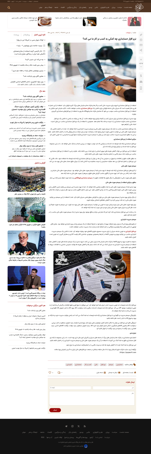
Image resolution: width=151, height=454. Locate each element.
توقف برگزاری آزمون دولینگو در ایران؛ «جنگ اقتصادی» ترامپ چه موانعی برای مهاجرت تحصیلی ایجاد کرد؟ (28, 109)
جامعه (57, 7)
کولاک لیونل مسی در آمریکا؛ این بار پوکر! (30, 40)
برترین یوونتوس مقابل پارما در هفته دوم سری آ (27, 70)
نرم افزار (103, 364)
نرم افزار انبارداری (131, 231)
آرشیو (13, 1)
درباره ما (25, 1)
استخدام (36, 1)
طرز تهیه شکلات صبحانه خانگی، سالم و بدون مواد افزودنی (24, 19)
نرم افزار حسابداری (86, 108)
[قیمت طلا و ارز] (141, 76)
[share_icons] (141, 50)
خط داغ (42, 91)
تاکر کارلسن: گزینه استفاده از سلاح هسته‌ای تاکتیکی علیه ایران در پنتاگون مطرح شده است (29, 52)
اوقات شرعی (58, 437)
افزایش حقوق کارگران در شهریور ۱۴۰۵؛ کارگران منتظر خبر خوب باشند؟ (27, 226)
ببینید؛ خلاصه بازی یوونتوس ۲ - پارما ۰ (29, 45)
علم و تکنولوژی (105, 7)
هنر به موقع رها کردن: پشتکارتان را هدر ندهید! (68, 18)
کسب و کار (88, 364)
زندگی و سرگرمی (72, 7)
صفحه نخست (128, 7)
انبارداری (69, 364)
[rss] (85, 426)
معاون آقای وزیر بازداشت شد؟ (33, 76)
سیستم (111, 364)
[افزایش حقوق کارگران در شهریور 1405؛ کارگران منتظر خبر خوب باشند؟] (26, 209)
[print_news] (141, 39)
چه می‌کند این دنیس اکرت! (34, 59)
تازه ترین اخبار (39, 34)
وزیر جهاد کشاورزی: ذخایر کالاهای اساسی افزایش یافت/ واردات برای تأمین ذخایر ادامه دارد (27, 83)
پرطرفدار (26, 34)
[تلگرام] (66, 426)
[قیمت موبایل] (141, 89)
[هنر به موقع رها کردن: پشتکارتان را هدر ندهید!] (89, 21)
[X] (78, 426)
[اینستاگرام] (72, 426)
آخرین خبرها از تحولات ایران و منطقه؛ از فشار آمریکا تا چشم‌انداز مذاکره (29, 317)
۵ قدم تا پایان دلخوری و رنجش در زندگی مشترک (115, 19)
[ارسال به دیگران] (141, 45)
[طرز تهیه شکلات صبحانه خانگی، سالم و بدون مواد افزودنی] (45, 21)
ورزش (113, 7)
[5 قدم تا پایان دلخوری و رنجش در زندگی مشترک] (134, 21)
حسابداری (78, 364)
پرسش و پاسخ (69, 437)
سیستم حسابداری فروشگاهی (83, 178)
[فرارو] (139, 7)
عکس (96, 7)
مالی (96, 364)
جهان (41, 7)
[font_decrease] (141, 66)
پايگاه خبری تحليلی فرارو (71, 442)
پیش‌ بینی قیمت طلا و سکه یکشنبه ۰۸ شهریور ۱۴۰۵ (26, 65)
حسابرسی (119, 364)
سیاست (119, 7)
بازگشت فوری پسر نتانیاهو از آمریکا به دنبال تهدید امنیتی (27, 124)
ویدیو (91, 7)
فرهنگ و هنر (48, 7)
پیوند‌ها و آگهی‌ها (81, 437)
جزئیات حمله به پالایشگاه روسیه (32, 135)
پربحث (16, 34)
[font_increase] (141, 59)
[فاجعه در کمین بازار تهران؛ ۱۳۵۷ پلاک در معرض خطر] (26, 179)
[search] (9, 7)
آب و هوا (49, 437)
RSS (9, 1)
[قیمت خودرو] (141, 82)
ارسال (55, 410)
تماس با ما (18, 1)
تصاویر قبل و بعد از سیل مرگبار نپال (31, 146)
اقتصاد (63, 7)
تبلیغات (30, 1)
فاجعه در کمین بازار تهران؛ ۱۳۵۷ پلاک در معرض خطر (30, 194)
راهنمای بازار (83, 7)
